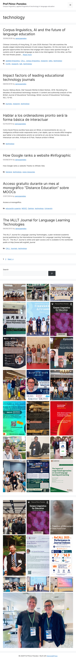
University (48, 208)
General (9, 172)
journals (9, 104)
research (44, 61)
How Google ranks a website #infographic (37, 155)
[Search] (52, 273)
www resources (28, 172)
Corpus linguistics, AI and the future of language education (34, 32)
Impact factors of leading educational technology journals (33, 77)
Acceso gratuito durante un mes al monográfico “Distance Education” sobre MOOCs (36, 187)
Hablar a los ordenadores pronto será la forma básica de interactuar (35, 117)
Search (6, 270)
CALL (23, 61)
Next (11, 259)
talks (50, 61)
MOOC (24, 208)
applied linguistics (13, 61)
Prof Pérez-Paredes (14, 3)
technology (57, 61)
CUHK (8, 64)
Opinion (31, 208)
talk (20, 64)
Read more (27, 55)
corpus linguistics (33, 61)
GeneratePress (52, 656)
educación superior (13, 208)
